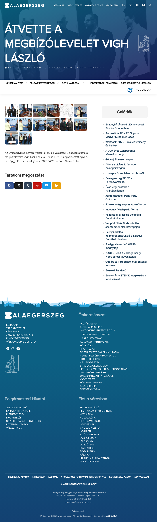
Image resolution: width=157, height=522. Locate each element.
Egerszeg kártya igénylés (136, 83)
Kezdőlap (59, 5)
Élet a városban (71, 83)
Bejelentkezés (78, 511)
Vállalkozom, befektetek (21, 342)
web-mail (53, 477)
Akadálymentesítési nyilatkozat (78, 484)
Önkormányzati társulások (97, 376)
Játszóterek (87, 445)
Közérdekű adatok (17, 424)
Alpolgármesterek (91, 327)
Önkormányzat (14, 83)
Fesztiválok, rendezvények (96, 411)
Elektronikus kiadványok (95, 458)
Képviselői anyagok (120, 477)
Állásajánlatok (89, 434)
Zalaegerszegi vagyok (19, 335)
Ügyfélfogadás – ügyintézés (23, 421)
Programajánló (89, 408)
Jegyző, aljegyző (16, 408)
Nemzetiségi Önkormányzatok (98, 356)
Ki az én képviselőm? (92, 338)
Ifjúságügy (86, 441)
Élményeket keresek (18, 338)
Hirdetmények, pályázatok (103, 83)
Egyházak (86, 431)
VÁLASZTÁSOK (143, 90)
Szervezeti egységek (18, 411)
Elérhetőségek (15, 414)
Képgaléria (112, 5)
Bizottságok (88, 349)
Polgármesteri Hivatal (42, 83)
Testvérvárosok (90, 389)
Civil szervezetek (90, 428)
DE (130, 5)
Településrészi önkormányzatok (99, 352)
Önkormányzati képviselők (96, 330)
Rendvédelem (87, 451)
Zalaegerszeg (24, 5)
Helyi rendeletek (89, 362)
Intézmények (87, 424)
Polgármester (88, 324)
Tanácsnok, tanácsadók (94, 342)
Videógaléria (88, 418)
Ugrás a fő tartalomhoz (144, 1)
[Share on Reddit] (37, 185)
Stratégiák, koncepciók (94, 366)
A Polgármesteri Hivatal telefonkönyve (83, 477)
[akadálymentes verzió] (143, 5)
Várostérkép (74, 5)
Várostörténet (94, 5)
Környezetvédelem (91, 383)
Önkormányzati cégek (93, 372)
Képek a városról (90, 421)
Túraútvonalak (89, 461)
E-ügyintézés (13, 418)
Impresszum (38, 477)
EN (123, 5)
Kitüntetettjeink (90, 359)
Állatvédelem (88, 386)
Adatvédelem (141, 477)
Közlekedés (87, 448)
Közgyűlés (86, 346)
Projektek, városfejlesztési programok (104, 369)
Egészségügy (88, 438)
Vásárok (85, 455)
